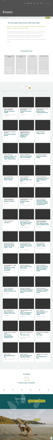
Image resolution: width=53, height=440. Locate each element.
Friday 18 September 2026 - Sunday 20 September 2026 (26, 199)
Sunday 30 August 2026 (8, 154)
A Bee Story (7, 223)
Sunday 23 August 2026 (40, 131)
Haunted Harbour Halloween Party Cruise (10, 291)
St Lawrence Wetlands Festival (10, 135)
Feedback (37, 417)
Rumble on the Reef (9, 202)
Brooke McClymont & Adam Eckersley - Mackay (41, 314)
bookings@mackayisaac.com (26, 423)
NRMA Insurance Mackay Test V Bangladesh (24, 136)
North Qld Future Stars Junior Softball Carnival (42, 224)
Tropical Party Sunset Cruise (25, 112)
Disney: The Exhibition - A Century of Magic (26, 314)
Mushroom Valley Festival (24, 202)
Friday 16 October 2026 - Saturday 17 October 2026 (10, 266)
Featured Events (26, 92)
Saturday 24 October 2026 (41, 265)
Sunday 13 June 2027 (23, 354)
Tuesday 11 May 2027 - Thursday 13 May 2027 (10, 333)
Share (47, 17)
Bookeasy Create (32, 438)
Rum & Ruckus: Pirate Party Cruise (26, 268)
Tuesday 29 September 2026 (25, 243)
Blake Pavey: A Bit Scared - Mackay (8, 179)
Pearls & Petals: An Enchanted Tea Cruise (9, 313)
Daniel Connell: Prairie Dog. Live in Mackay (26, 157)
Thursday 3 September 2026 (25, 154)
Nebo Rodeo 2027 (24, 335)
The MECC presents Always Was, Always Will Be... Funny (9, 246)
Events (37, 3)
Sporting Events (23, 138)
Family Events (27, 90)
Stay (34, 3)
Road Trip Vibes (29, 3)
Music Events (9, 90)
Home (4, 17)
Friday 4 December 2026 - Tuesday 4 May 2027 (26, 311)
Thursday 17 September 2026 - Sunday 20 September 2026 (9, 199)
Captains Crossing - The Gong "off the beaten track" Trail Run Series (10, 158)
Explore (41, 3)
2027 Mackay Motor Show (41, 357)
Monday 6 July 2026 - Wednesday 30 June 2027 (10, 132)
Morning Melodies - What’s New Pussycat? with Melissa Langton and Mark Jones (42, 203)
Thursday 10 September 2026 (41, 154)
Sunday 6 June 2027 (7, 354)
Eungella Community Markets (9, 112)
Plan (24, 3)
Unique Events (39, 90)
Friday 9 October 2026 (40, 243)
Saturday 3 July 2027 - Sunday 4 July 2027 (42, 355)
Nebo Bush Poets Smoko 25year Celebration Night (42, 180)
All (4, 90)
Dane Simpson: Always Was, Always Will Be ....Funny (26, 224)
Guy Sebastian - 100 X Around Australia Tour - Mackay (26, 246)
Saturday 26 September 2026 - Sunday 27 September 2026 (41, 221)
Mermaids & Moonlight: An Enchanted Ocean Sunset (42, 292)
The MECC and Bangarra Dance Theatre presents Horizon (26, 292)
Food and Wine (22, 114)
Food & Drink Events (46, 90)
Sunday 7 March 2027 (40, 310)
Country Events (15, 90)
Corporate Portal (37, 419)
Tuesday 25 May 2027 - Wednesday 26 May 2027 (42, 333)
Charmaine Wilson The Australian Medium (26, 356)
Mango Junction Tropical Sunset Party (42, 112)
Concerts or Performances (24, 159)
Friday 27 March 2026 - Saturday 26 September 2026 (26, 109)
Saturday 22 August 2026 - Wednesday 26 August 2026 (25, 132)
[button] (26, 86)
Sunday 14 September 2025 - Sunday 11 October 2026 (9, 109)
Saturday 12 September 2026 (41, 176)
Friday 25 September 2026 (41, 199)
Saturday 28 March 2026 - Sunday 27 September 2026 (42, 109)
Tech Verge (39, 335)
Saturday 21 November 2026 (41, 288)
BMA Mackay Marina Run (9, 356)
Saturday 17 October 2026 (25, 265)
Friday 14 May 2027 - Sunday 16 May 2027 (26, 333)
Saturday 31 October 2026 (8, 288)
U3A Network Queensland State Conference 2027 (8, 337)
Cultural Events (33, 90)
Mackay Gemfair (40, 133)
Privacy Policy (37, 415)
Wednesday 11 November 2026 (25, 288)
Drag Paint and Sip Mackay (41, 157)
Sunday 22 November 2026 (8, 310)
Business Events (39, 337)
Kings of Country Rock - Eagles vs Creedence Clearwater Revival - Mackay (42, 269)
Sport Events (21, 90)
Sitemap (37, 414)
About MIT (37, 416)
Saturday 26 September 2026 (9, 243)
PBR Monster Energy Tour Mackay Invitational (9, 269)
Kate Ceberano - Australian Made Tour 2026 (26, 180)
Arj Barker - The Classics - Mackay (40, 245)
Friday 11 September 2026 (8, 176)
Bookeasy (23, 438)
